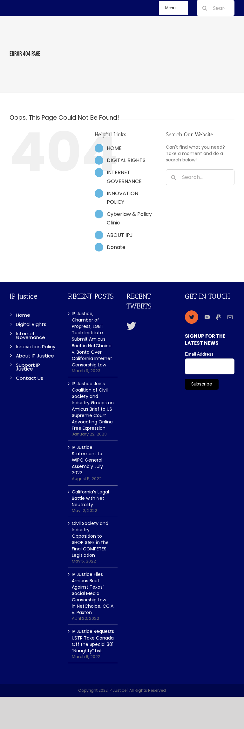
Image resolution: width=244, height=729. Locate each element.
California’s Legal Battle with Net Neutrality (90, 498)
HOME (114, 148)
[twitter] (191, 317)
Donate (116, 247)
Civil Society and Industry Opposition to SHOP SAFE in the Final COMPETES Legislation (90, 539)
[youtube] (207, 317)
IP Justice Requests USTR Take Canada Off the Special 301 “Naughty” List (93, 641)
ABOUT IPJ (120, 235)
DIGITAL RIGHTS (126, 160)
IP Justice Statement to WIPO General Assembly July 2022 (87, 460)
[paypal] (218, 317)
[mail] (230, 317)
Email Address (199, 354)
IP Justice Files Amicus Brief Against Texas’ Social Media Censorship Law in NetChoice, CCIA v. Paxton (92, 593)
